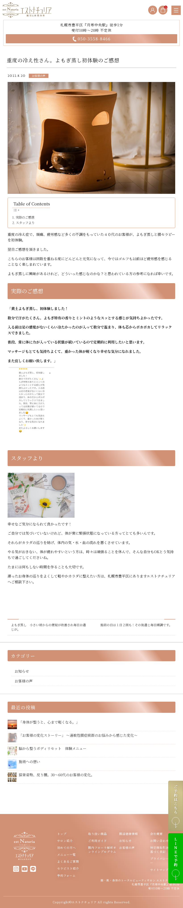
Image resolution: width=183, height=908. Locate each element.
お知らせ (22, 671)
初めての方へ (66, 848)
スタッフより (25, 222)
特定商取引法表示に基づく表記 (164, 850)
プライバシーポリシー (164, 861)
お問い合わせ (159, 841)
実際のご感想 (25, 217)
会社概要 (156, 834)
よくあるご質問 (68, 862)
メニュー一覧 (66, 855)
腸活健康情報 (128, 834)
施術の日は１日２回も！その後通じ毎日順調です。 (136, 625)
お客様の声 (38, 75)
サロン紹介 (65, 841)
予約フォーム (66, 876)
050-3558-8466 (94, 39)
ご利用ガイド (97, 841)
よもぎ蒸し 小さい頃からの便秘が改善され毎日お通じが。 (48, 627)
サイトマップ (159, 870)
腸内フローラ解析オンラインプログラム (102, 850)
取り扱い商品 (97, 834)
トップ (62, 834)
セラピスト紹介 (68, 868)
